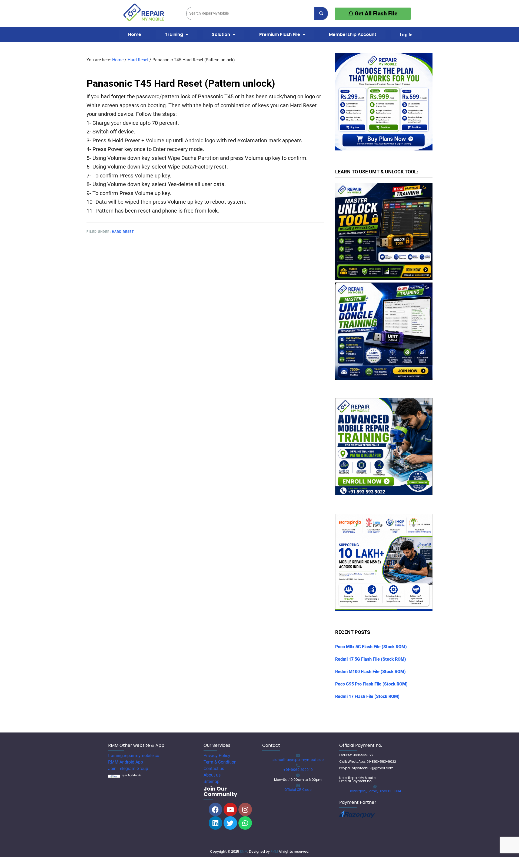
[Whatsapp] (245, 823)
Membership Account (352, 34)
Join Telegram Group (128, 768)
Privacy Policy (217, 755)
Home (134, 34)
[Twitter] (230, 823)
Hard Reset (123, 232)
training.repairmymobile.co (133, 755)
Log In (406, 35)
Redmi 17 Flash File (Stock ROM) (367, 696)
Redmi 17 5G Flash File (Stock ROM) (370, 659)
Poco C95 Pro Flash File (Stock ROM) (371, 684)
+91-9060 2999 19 (298, 769)
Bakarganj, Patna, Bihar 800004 (375, 791)
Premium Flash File (279, 34)
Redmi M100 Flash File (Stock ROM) (370, 671)
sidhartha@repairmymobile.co (298, 759)
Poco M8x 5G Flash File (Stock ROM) (371, 646)
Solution (221, 34)
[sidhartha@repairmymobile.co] (298, 755)
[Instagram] (245, 809)
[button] (176, 34)
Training (174, 34)
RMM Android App (125, 762)
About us (212, 775)
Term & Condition (220, 762)
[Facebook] (215, 809)
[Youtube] (230, 809)
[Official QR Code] (298, 785)
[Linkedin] (215, 823)
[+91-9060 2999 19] (298, 765)
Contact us (214, 768)
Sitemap (211, 781)
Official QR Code (297, 789)
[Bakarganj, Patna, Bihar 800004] (375, 787)
